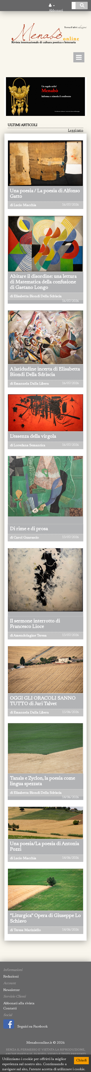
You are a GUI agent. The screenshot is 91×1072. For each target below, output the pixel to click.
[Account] (52, 5)
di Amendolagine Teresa (28, 635)
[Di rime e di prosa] (45, 505)
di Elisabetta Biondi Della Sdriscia (36, 296)
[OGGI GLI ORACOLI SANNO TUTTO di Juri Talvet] (45, 669)
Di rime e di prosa (29, 528)
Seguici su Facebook (32, 1026)
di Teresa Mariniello (25, 930)
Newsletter (11, 990)
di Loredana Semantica (27, 445)
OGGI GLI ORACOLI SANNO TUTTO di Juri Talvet (43, 701)
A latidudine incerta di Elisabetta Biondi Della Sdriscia (45, 372)
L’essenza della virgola (33, 436)
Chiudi (81, 1060)
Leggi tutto (75, 130)
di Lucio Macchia (23, 205)
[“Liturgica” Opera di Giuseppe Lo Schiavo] (45, 890)
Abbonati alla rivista (18, 1003)
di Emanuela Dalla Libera (29, 383)
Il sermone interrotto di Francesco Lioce (35, 624)
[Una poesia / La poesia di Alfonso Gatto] (45, 163)
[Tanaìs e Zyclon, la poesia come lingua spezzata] (45, 748)
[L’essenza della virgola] (45, 412)
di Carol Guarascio (24, 537)
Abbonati (56, 10)
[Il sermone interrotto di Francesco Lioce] (45, 603)
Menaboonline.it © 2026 (45, 1043)
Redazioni (11, 976)
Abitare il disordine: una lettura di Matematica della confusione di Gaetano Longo (43, 282)
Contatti (10, 1008)
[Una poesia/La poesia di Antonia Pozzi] (45, 823)
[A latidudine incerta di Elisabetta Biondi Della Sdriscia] (45, 337)
